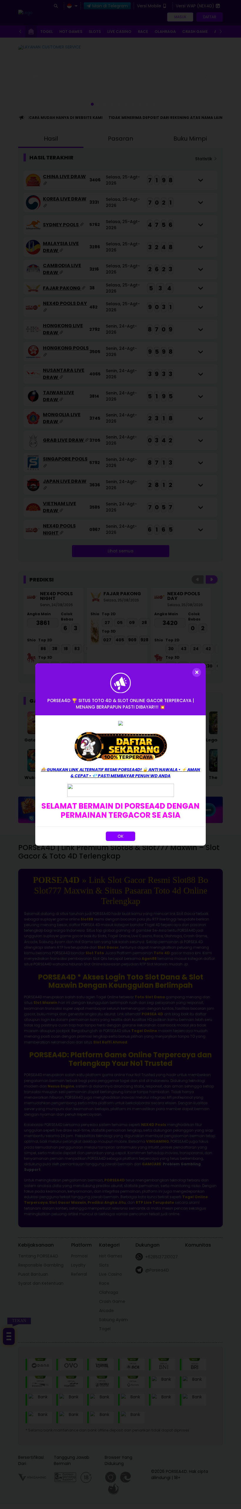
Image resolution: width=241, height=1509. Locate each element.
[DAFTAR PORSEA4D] (120, 746)
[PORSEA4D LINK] (120, 790)
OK (120, 836)
